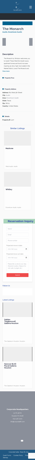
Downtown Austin (15, 32)
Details (7, 116)
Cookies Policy (18, 455)
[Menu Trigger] (30, 7)
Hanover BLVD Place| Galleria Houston (10, 366)
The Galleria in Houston (11, 341)
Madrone (9, 148)
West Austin (9, 166)
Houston (22, 341)
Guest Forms (7, 455)
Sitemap (5, 457)
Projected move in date (14, 245)
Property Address (10, 89)
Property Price (9, 78)
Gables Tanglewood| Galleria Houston (11, 321)
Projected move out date (15, 254)
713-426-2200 (17, 10)
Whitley (9, 189)
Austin (4, 32)
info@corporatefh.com (17, 421)
